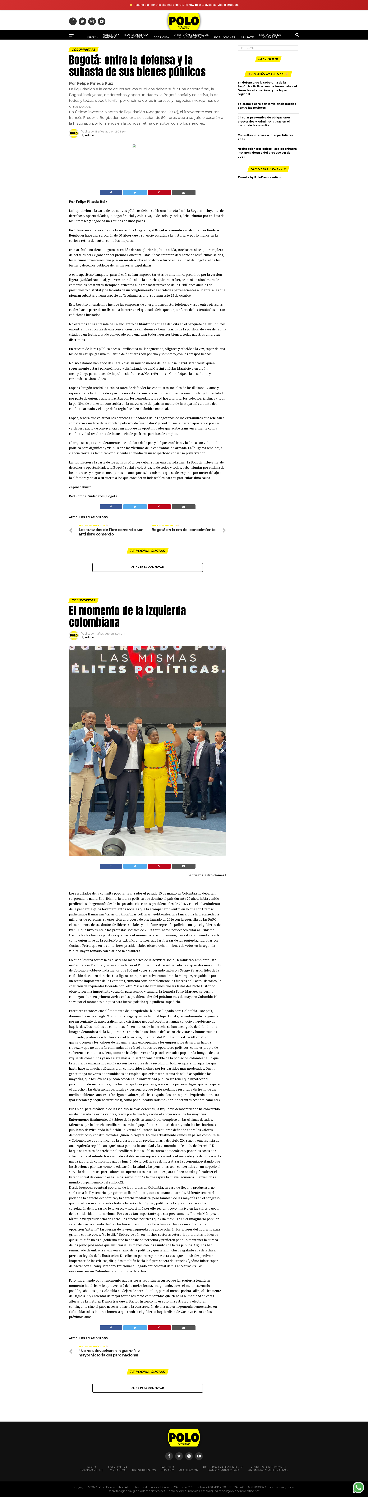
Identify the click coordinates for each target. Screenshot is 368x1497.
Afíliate (247, 37)
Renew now (193, 5)
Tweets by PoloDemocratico (259, 177)
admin (89, 135)
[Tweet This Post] (135, 192)
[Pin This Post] (159, 192)
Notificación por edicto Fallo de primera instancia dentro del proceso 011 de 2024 (267, 152)
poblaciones (224, 37)
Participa (161, 37)
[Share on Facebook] (111, 192)
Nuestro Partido (110, 36)
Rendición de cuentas (270, 36)
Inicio (91, 37)
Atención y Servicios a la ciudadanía (191, 36)
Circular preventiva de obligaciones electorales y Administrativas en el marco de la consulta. (264, 121)
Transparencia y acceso (135, 36)
